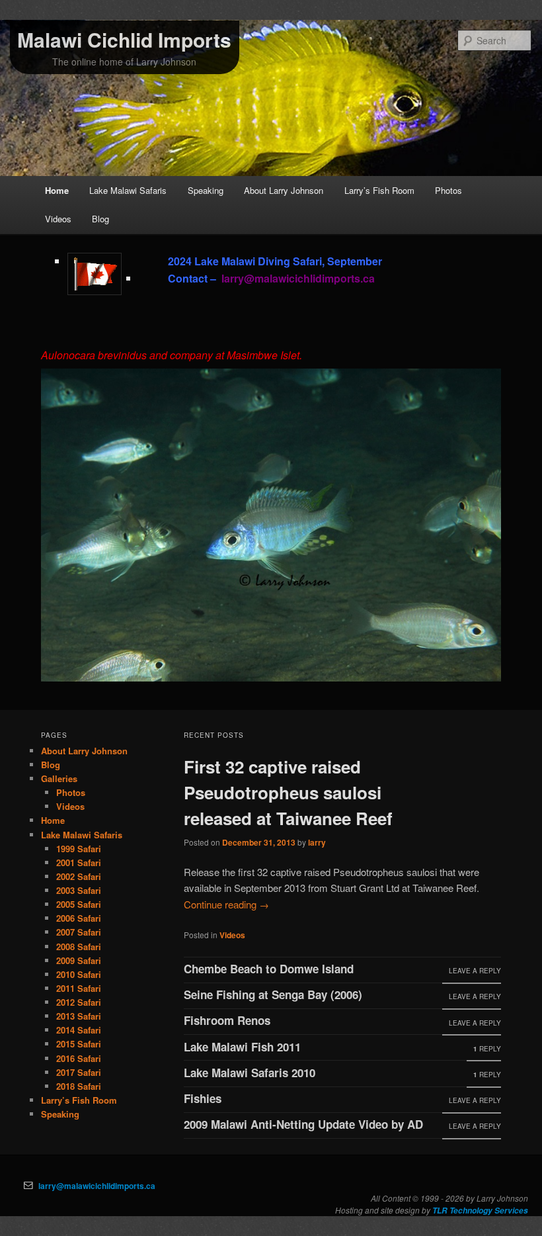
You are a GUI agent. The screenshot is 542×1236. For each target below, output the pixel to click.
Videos (58, 218)
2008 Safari (78, 946)
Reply (487, 1048)
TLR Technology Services (480, 1210)
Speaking (205, 190)
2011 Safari (78, 988)
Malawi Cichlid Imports (124, 39)
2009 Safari (78, 960)
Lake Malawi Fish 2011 (242, 1047)
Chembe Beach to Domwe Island (269, 969)
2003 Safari (78, 890)
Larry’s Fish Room (379, 190)
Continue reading (226, 904)
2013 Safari (78, 1016)
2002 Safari (78, 876)
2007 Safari (78, 932)
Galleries (59, 778)
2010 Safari (78, 974)
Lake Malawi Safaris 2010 (249, 1073)
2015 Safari (78, 1043)
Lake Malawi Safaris (128, 190)
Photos (448, 190)
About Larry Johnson (283, 190)
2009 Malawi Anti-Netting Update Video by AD (303, 1124)
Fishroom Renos (227, 1020)
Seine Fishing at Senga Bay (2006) (273, 994)
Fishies (202, 1098)
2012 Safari (78, 1002)
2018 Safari (78, 1086)
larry (317, 842)
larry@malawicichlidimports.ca (96, 1186)
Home (57, 190)
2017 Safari (78, 1072)
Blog (100, 218)
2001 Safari (78, 862)
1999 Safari (78, 848)
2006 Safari (78, 918)
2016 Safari (78, 1058)
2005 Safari (78, 904)
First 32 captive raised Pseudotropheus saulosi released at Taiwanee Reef (288, 792)
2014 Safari (78, 1030)
